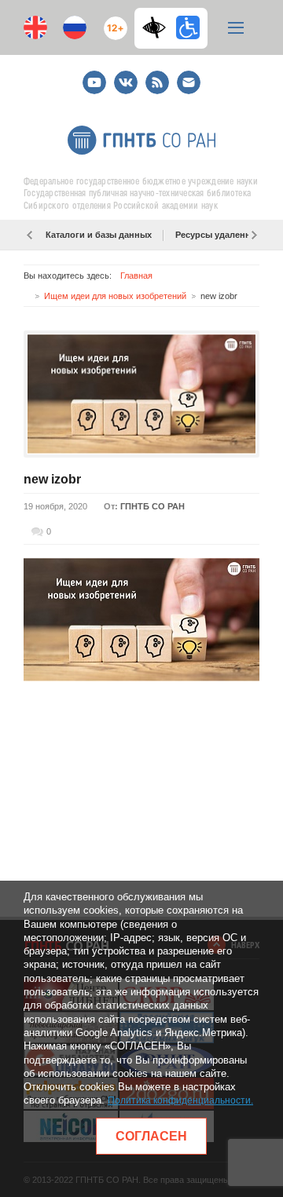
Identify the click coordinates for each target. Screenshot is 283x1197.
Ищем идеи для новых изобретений (115, 296)
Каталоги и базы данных (99, 234)
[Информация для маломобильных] (188, 27)
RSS (155, 76)
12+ (112, 21)
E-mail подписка (188, 82)
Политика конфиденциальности (179, 1100)
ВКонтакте (126, 76)
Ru (74, 27)
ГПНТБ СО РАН (152, 506)
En (35, 27)
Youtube (94, 76)
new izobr (52, 479)
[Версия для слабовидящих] (158, 27)
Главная (136, 275)
